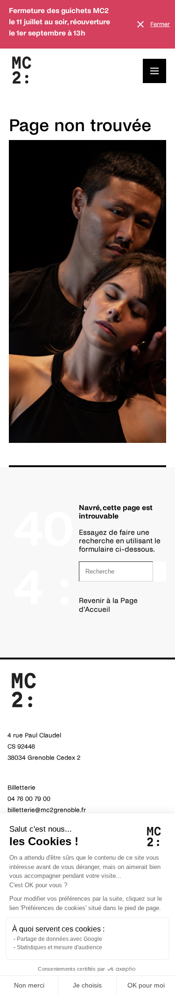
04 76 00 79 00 (28, 798)
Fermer (160, 24)
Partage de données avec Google (59, 939)
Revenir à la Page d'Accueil (108, 604)
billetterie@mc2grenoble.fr (46, 809)
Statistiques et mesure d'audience (59, 947)
